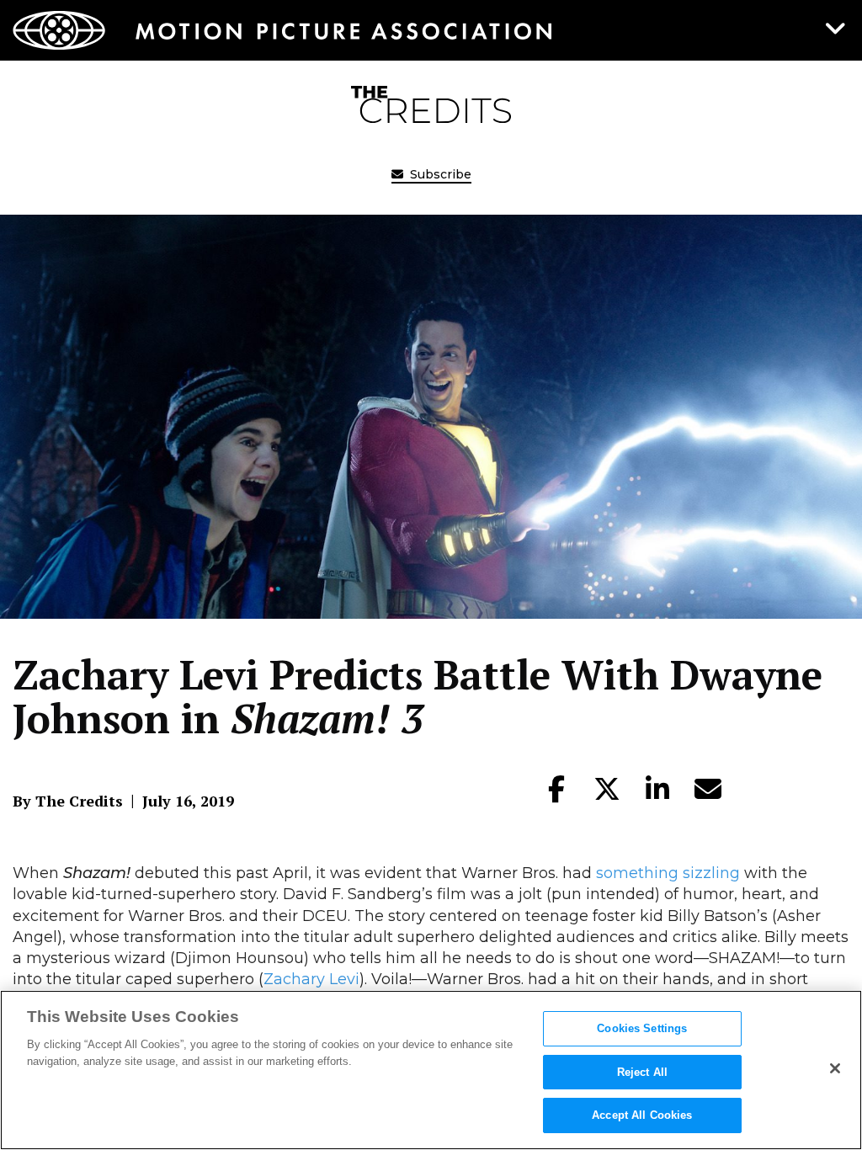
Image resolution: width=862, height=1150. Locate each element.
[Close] (835, 1068)
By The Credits (68, 801)
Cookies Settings (642, 1028)
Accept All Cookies (642, 1115)
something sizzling (668, 873)
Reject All (642, 1072)
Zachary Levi (311, 979)
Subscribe (439, 174)
